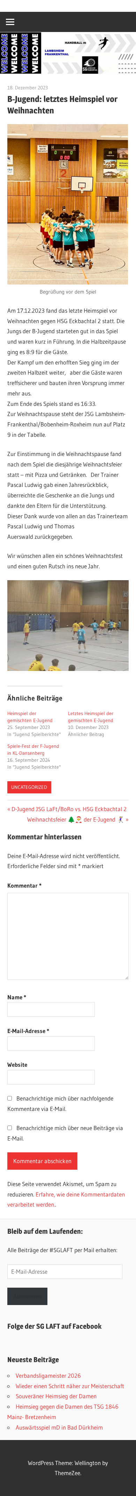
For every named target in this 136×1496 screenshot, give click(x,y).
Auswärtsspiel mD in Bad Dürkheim (59, 1427)
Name (16, 997)
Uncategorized (29, 787)
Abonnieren (27, 1296)
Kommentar (24, 885)
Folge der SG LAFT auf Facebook (54, 1326)
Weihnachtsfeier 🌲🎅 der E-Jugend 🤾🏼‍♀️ (75, 819)
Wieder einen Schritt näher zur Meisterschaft (70, 1386)
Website (17, 1064)
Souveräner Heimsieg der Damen (56, 1396)
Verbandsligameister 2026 (48, 1375)
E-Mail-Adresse (28, 1030)
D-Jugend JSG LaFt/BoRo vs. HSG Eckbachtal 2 (69, 809)
